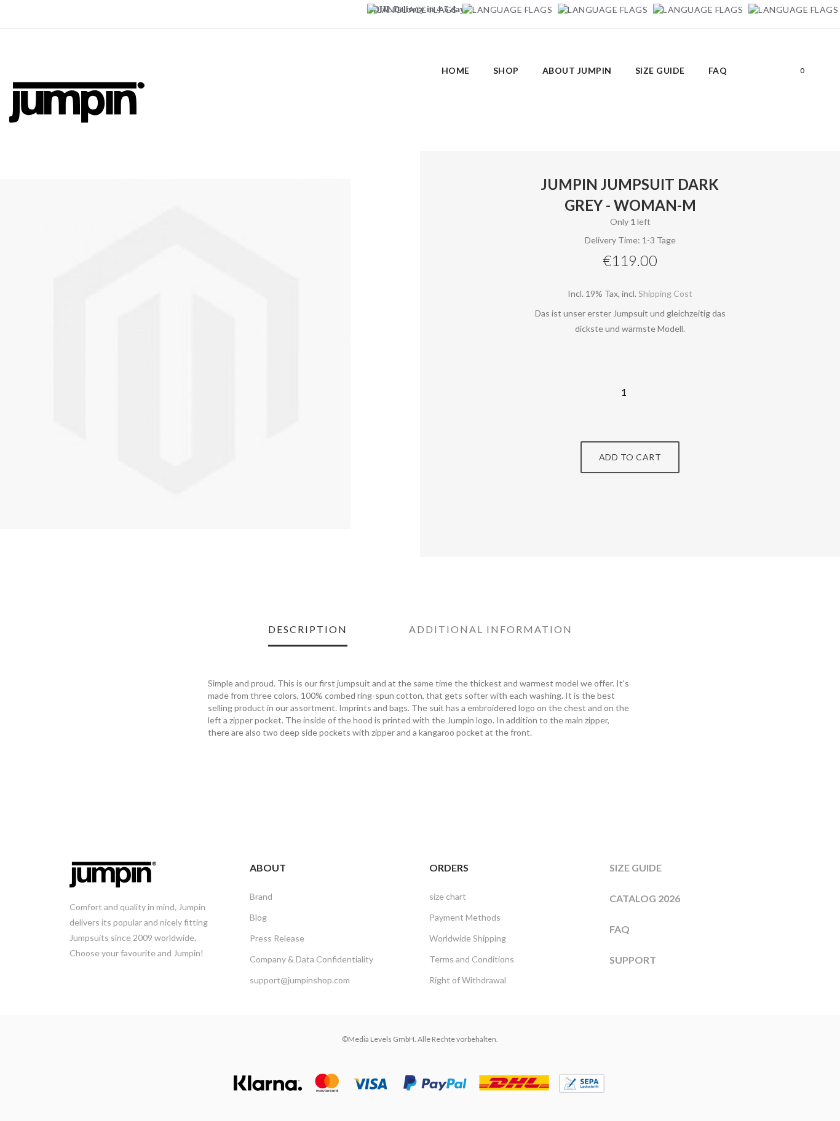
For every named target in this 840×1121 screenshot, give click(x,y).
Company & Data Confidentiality (311, 959)
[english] (507, 9)
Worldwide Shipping (467, 938)
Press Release (277, 938)
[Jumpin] (77, 135)
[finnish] (698, 9)
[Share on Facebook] (616, 519)
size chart (447, 896)
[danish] (602, 9)
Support (632, 960)
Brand (261, 896)
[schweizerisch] (793, 9)
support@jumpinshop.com (300, 980)
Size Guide (635, 867)
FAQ (619, 929)
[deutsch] (412, 9)
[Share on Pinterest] (644, 519)
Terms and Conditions (471, 959)
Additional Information (491, 629)
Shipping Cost (665, 293)
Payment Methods (465, 917)
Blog (258, 917)
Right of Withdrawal (467, 980)
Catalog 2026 (644, 898)
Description (307, 629)
